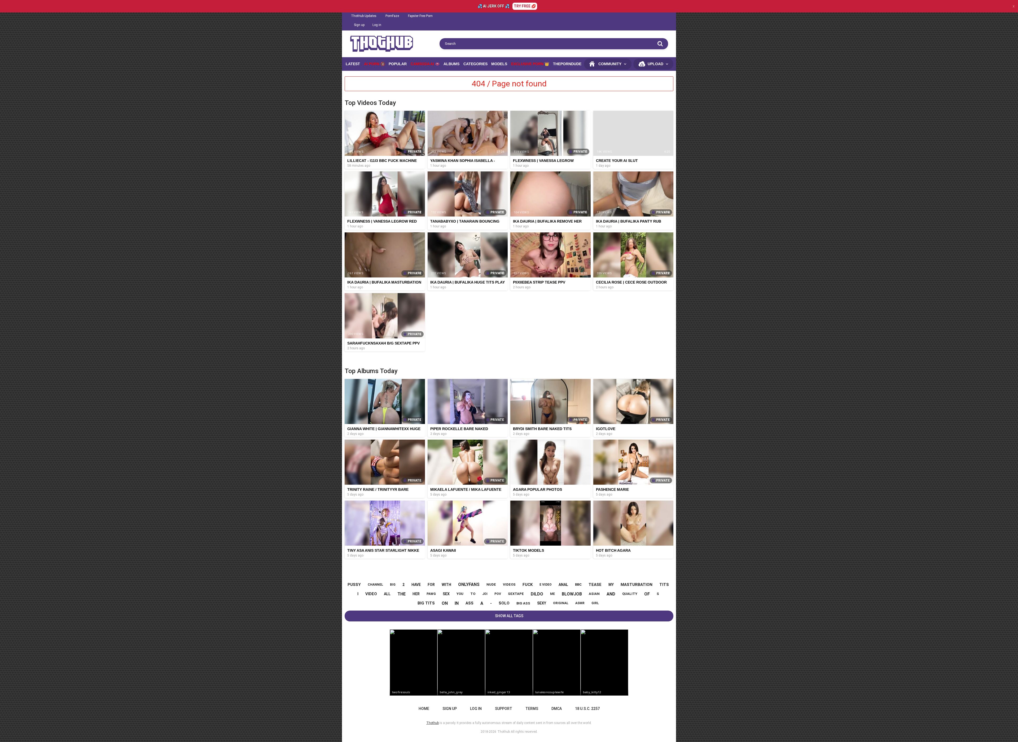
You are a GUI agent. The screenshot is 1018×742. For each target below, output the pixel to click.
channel (375, 584)
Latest (353, 64)
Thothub (503, 732)
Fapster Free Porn (420, 16)
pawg (431, 594)
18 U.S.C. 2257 (587, 708)
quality (629, 594)
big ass (523, 603)
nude (491, 584)
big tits (426, 603)
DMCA (556, 708)
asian (594, 594)
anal (563, 584)
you (460, 594)
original (560, 603)
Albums (451, 64)
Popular (398, 64)
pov (497, 594)
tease (595, 584)
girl (595, 603)
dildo (537, 594)
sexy (541, 603)
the (401, 594)
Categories (475, 64)
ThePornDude (567, 64)
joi (485, 594)
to (472, 594)
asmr (580, 603)
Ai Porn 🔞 (374, 64)
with (446, 584)
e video (545, 584)
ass (469, 603)
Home (424, 708)
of (647, 594)
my (611, 584)
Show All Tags (509, 616)
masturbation (636, 584)
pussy (354, 584)
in (457, 603)
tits (664, 584)
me (552, 594)
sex (446, 594)
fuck (528, 584)
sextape (516, 594)
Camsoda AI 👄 (425, 64)
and (611, 594)
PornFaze (392, 16)
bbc (578, 584)
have (416, 584)
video (371, 593)
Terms (531, 708)
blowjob (572, 594)
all (387, 594)
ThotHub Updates (363, 16)
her (416, 594)
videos (509, 584)
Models (499, 64)
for (431, 584)
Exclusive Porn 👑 (530, 64)
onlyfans (469, 584)
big (393, 584)
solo (504, 603)
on (445, 603)
